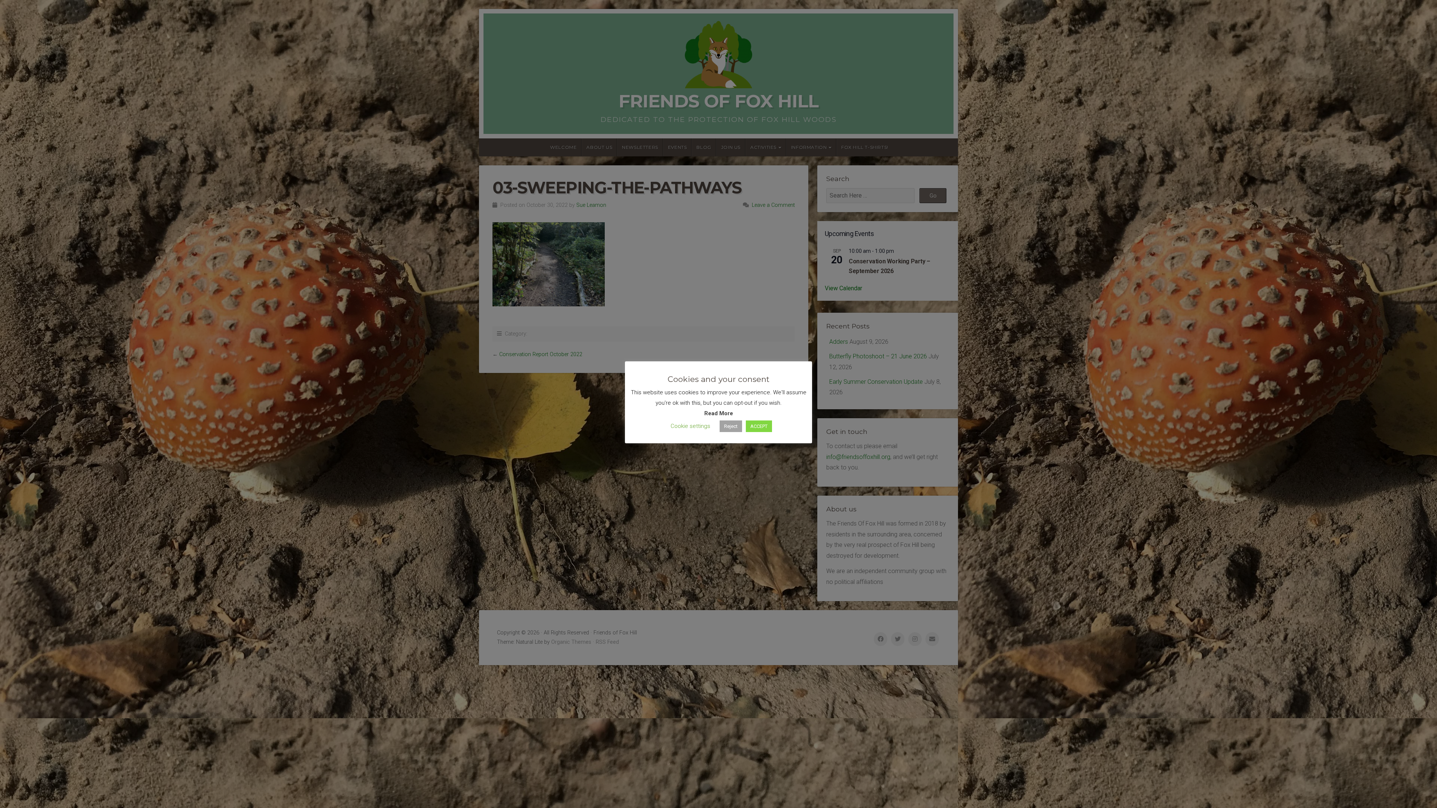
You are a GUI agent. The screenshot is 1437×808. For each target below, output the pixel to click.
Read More (718, 413)
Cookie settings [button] (690, 426)
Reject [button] (731, 426)
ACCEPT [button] (759, 426)
